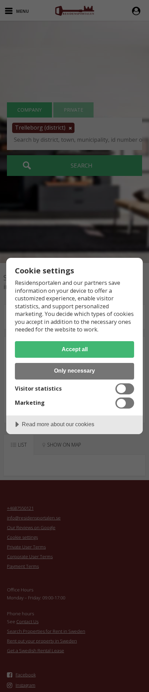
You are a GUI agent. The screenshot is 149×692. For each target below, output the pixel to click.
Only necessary (74, 370)
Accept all (75, 349)
